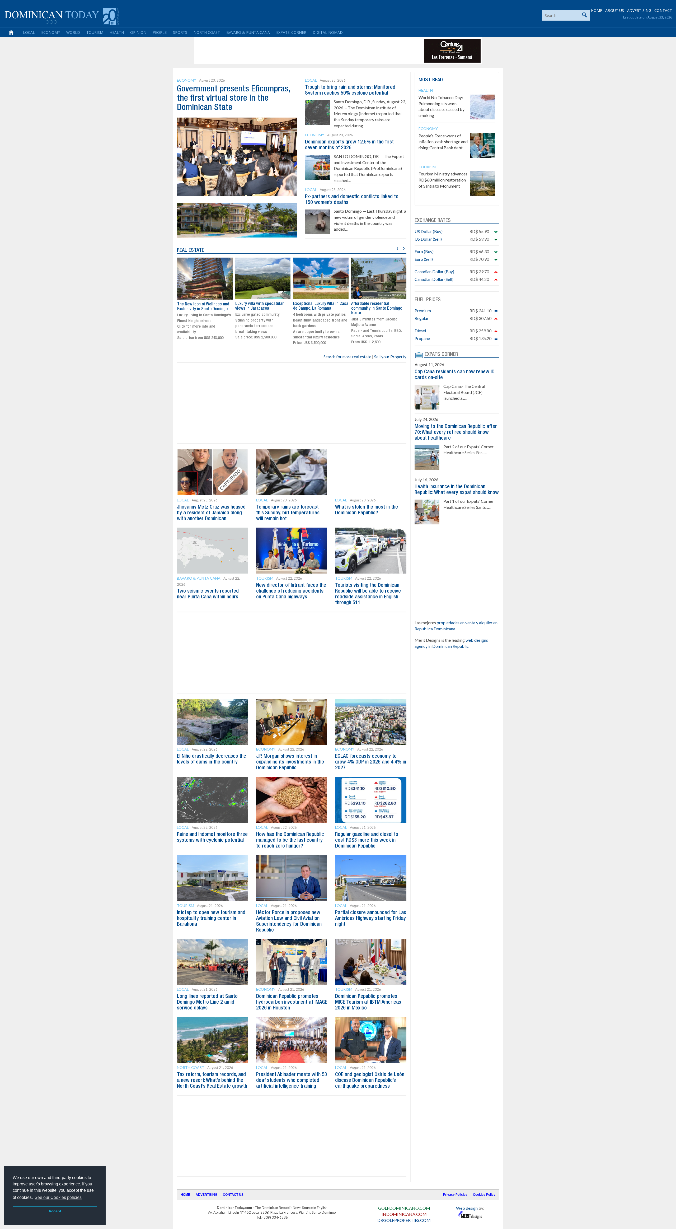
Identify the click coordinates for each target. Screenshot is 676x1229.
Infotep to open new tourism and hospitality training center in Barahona (211, 918)
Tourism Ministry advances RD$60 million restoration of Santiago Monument (443, 179)
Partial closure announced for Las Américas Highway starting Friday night (370, 918)
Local (29, 32)
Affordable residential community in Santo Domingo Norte (318, 308)
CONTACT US (233, 1195)
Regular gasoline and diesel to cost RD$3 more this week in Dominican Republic (366, 840)
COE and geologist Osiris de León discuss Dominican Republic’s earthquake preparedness (369, 1080)
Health (117, 32)
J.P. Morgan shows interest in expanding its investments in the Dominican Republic (290, 762)
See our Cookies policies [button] (58, 1197)
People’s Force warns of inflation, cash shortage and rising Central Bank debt (443, 141)
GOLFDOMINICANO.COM (404, 1208)
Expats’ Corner (291, 32)
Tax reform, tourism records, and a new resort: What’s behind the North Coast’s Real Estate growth (212, 1080)
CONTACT (663, 10)
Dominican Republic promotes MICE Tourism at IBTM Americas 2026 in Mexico (368, 1002)
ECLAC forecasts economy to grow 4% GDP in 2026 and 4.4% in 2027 (370, 762)
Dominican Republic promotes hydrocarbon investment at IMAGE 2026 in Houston (291, 1002)
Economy (50, 32)
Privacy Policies (455, 1195)
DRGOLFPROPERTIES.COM (404, 1220)
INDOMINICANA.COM (404, 1214)
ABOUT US (614, 10)
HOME (596, 10)
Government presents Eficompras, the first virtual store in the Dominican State (233, 98)
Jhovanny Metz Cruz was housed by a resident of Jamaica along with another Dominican (211, 513)
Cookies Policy (484, 1195)
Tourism (94, 32)
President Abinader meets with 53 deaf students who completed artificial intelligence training (291, 1080)
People (160, 32)
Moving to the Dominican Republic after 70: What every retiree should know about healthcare (456, 432)
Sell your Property (390, 356)
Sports (180, 32)
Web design (467, 1208)
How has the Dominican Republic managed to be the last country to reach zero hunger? (290, 840)
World (73, 32)
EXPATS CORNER (441, 354)
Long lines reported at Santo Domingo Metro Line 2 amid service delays (207, 1002)
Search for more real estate (347, 356)
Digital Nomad (328, 32)
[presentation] (397, 248)
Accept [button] (55, 1211)
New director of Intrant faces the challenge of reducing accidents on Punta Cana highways (291, 591)
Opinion (138, 32)
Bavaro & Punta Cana (248, 32)
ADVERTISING (639, 10)
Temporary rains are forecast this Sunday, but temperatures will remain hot (288, 513)
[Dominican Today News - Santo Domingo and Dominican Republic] (61, 16)
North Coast (207, 32)
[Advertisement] (291, 51)
